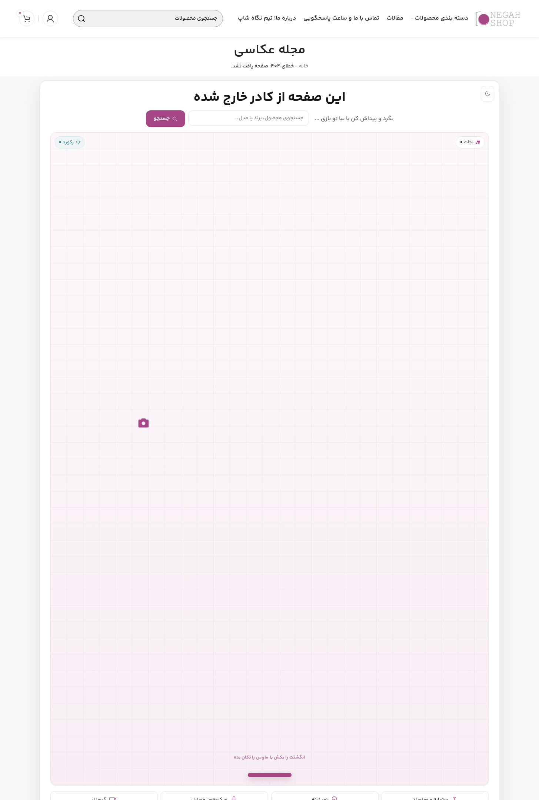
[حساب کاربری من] (50, 18)
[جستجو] (81, 18)
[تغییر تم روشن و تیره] (487, 93)
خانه (303, 66)
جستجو (162, 118)
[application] (269, 459)
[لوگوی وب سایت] (498, 18)
